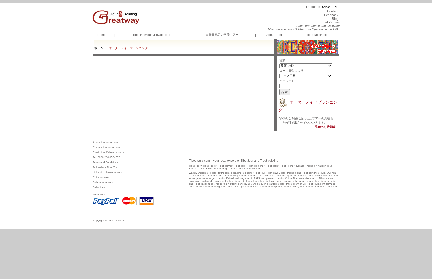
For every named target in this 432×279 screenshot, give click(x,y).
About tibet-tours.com (105, 142)
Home (102, 35)
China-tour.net (101, 177)
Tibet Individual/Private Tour (151, 35)
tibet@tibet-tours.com (113, 152)
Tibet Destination (318, 35)
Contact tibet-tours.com (106, 147)
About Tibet (274, 35)
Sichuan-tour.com (103, 182)
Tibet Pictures (330, 22)
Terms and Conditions (105, 162)
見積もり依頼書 (325, 127)
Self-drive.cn (100, 187)
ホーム (98, 48)
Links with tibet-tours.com (107, 172)
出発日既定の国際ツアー (222, 34)
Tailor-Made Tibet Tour (105, 167)
